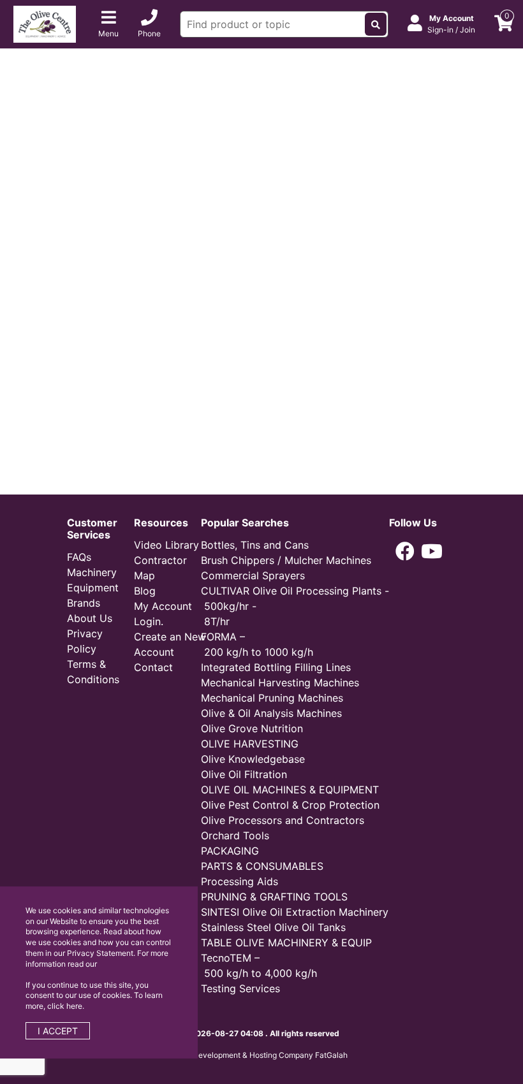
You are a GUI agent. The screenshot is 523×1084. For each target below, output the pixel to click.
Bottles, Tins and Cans (255, 544)
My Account (163, 606)
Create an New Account (170, 644)
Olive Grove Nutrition (252, 728)
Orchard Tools (235, 835)
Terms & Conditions (93, 672)
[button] (405, 551)
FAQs (79, 557)
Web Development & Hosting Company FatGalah (261, 1055)
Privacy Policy (85, 641)
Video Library (166, 544)
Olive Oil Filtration (244, 774)
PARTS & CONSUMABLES (262, 866)
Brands (83, 602)
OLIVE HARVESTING (249, 743)
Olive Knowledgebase (253, 759)
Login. (148, 621)
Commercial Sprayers (253, 575)
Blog (145, 590)
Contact (153, 667)
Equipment (93, 587)
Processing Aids (239, 881)
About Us (89, 618)
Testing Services (240, 988)
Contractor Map (160, 568)
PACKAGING (230, 850)
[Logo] (44, 23)
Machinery (92, 572)
